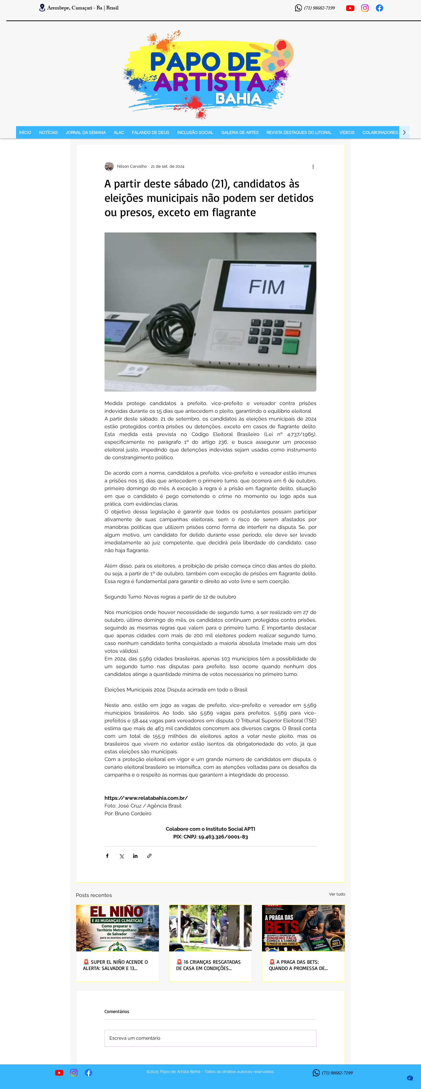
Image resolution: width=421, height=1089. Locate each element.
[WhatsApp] (298, 7)
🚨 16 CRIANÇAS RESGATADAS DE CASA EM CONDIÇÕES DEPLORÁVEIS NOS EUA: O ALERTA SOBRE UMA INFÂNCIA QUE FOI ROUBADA (208, 965)
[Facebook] (379, 8)
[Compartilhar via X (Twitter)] (121, 856)
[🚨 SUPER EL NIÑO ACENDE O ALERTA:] (117, 928)
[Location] (42, 7)
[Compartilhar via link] (149, 856)
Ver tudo (337, 894)
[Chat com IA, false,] (410, 1078)
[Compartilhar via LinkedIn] (135, 856)
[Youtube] (350, 8)
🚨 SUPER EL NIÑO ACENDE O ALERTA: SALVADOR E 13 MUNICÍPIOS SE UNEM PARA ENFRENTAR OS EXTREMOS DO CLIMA (115, 965)
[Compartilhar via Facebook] (107, 856)
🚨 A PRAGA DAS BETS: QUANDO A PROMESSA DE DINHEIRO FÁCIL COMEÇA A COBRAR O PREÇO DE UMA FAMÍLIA (298, 965)
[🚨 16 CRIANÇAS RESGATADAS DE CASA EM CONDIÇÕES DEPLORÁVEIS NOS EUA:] (210, 928)
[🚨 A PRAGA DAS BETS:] (303, 928)
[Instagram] (365, 8)
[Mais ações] (313, 166)
